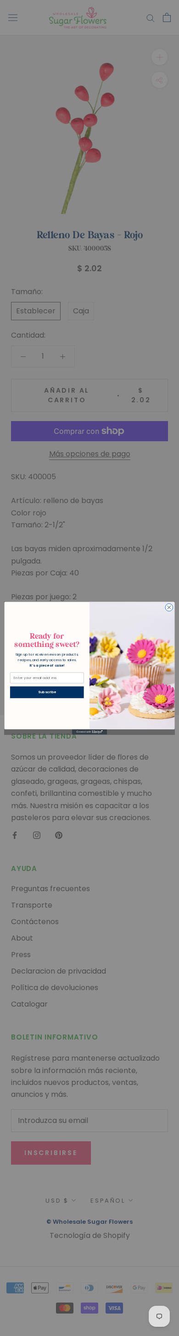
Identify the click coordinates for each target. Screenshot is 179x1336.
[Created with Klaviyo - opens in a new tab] (89, 731)
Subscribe (47, 692)
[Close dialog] (169, 607)
